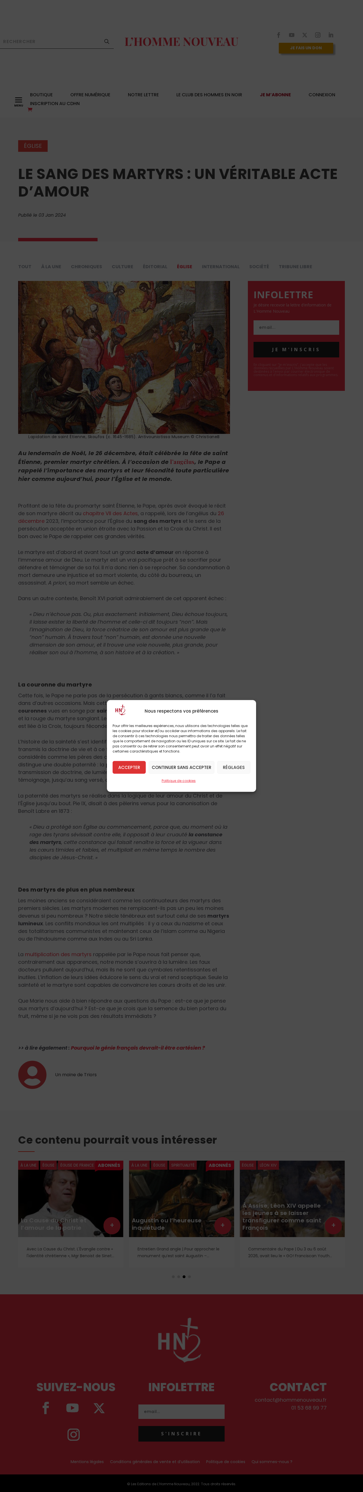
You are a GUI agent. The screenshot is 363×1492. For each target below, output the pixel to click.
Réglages (234, 767)
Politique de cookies (179, 780)
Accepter (129, 767)
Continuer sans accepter (181, 767)
